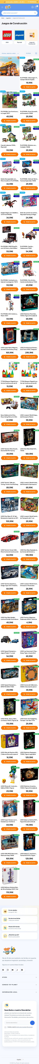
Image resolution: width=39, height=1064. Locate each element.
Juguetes (8, 18)
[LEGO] (7, 35)
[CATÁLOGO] (9, 66)
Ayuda (4, 977)
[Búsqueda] (35, 13)
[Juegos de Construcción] (32, 35)
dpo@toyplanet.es (8, 1041)
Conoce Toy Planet (10, 984)
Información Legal (9, 992)
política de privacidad (21, 1027)
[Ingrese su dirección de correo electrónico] (32, 1023)
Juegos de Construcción (31, 43)
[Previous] (3, 35)
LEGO (7, 42)
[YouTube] (13, 970)
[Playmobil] (19, 35)
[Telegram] (23, 970)
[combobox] (19, 13)
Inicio (2, 18)
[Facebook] (4, 970)
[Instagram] (9, 970)
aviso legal (30, 1027)
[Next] (36, 35)
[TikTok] (18, 970)
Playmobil (19, 42)
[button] (36, 53)
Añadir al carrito (30, 87)
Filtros (28, 53)
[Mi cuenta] (32, 7)
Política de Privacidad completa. (27, 1041)
